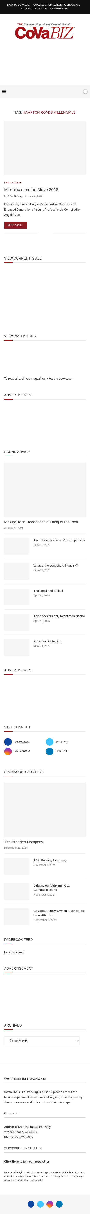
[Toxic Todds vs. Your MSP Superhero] (16, 546)
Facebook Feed (14, 952)
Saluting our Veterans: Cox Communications (51, 888)
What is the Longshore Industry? (55, 565)
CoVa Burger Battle (34, 8)
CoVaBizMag (14, 196)
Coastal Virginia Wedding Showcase (56, 5)
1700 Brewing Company (49, 860)
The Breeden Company (23, 842)
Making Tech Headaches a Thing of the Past (41, 522)
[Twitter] (40, 1204)
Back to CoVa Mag (18, 5)
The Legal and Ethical (48, 590)
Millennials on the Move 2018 (31, 189)
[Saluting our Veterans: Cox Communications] (16, 891)
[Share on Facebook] (43, 234)
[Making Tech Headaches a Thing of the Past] (45, 490)
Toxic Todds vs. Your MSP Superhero (59, 540)
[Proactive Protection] (16, 647)
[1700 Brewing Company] (16, 866)
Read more (15, 225)
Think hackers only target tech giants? (59, 616)
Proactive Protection (47, 641)
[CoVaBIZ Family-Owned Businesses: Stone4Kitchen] (16, 916)
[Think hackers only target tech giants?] (16, 622)
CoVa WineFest (59, 8)
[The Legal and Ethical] (16, 597)
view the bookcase (59, 378)
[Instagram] (49, 1204)
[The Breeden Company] (45, 810)
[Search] (78, 92)
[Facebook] (66, 92)
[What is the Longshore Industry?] (16, 571)
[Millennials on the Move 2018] (45, 148)
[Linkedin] (59, 1204)
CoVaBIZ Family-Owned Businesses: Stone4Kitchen (59, 913)
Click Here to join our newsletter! (27, 1161)
